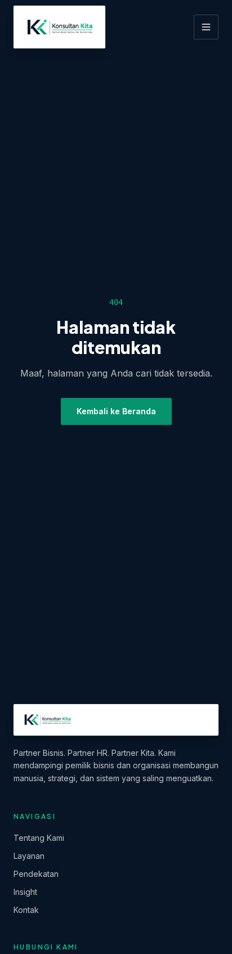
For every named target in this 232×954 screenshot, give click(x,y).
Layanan (29, 856)
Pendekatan (36, 874)
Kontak (26, 910)
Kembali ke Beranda (116, 411)
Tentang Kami (39, 838)
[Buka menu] (206, 27)
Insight (25, 892)
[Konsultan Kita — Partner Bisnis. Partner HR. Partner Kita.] (59, 27)
